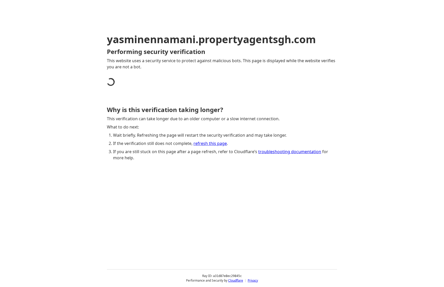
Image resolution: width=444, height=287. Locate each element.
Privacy (253, 280)
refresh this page (210, 143)
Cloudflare (235, 280)
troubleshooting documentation (289, 151)
